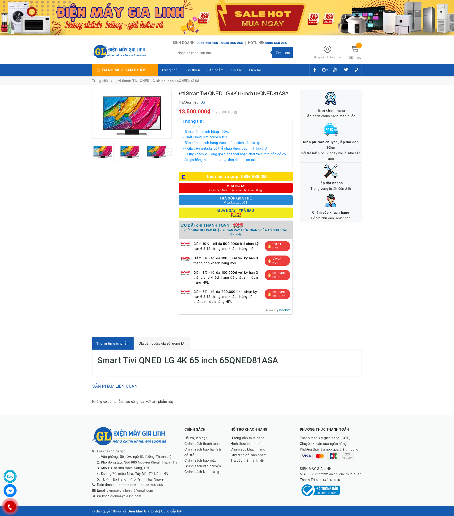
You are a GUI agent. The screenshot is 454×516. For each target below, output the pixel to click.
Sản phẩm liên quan (115, 386)
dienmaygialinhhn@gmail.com (130, 490)
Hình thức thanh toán (247, 443)
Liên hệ (255, 70)
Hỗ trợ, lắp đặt (195, 437)
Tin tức (236, 70)
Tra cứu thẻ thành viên (248, 460)
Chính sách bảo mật (200, 460)
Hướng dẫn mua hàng (248, 437)
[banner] (227, 17)
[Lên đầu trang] (445, 502)
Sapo (187, 511)
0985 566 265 (232, 42)
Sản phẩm (215, 70)
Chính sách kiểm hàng (201, 471)
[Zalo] (10, 476)
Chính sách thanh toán (202, 443)
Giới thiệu (192, 70)
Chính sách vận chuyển (202, 466)
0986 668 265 (207, 42)
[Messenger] (10, 490)
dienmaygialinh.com (125, 496)
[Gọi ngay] (10, 506)
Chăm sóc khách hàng (248, 449)
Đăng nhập (334, 57)
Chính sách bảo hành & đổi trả (202, 452)
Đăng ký (318, 57)
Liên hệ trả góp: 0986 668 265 (237, 176)
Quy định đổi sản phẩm (248, 454)
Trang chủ (170, 70)
